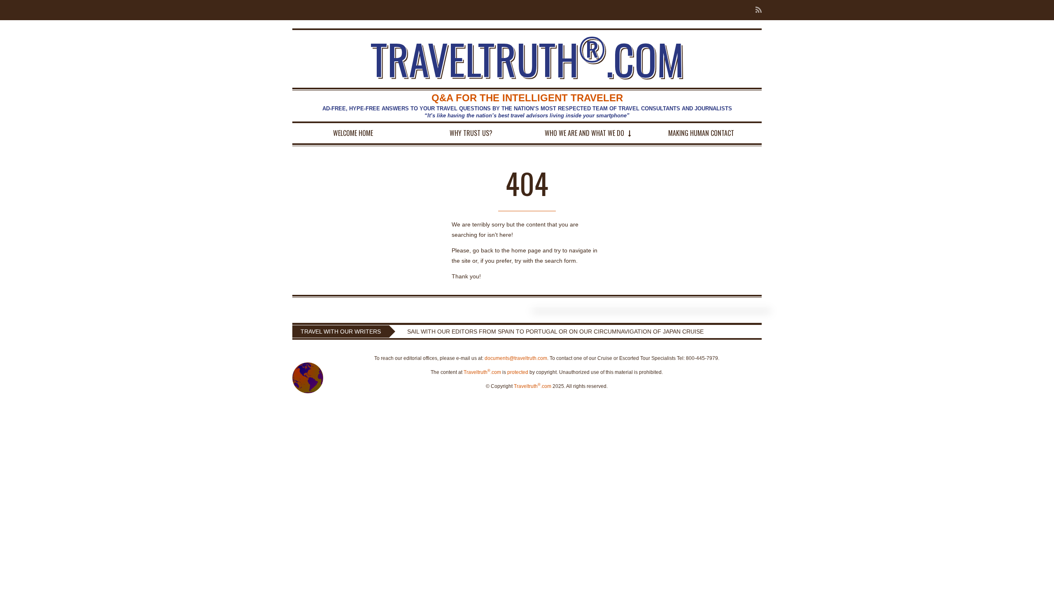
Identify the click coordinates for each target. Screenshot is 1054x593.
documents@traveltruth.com (516, 358)
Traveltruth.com (482, 372)
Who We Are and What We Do (584, 133)
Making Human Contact (701, 133)
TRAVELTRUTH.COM (527, 58)
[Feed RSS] (756, 10)
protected (517, 372)
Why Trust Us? (471, 133)
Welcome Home (353, 133)
